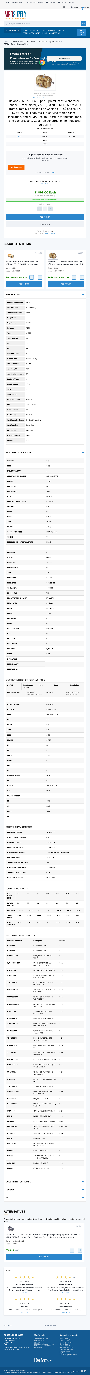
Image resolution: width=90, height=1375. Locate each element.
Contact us (8, 1342)
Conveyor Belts (48, 31)
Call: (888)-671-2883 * (12, 1339)
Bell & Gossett (65, 1346)
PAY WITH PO (82, 32)
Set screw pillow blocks (68, 1354)
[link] (45, 59)
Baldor (19, 136)
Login (53, 172)
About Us (34, 31)
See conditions (49, 233)
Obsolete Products (66, 1347)
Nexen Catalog (65, 1344)
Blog (44, 33)
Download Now (64, 58)
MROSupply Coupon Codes (44, 1344)
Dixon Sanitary (65, 1339)
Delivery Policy (39, 1340)
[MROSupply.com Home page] (16, 15)
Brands (61, 31)
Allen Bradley (64, 1340)
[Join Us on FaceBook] (82, 1371)
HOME (25, 31)
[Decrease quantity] (39, 209)
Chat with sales (9, 1340)
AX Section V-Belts (66, 1342)
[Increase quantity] (50, 209)
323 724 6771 (45, 183)
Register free (16, 167)
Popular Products (31, 33)
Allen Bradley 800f (66, 1349)
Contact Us (54, 33)
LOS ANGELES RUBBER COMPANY (42, 1346)
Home (6, 42)
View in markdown (40, 98)
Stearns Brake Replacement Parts (66, 1352)
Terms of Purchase (41, 1339)
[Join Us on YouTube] (85, 1371)
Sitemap (37, 1342)
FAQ (5, 1344)
